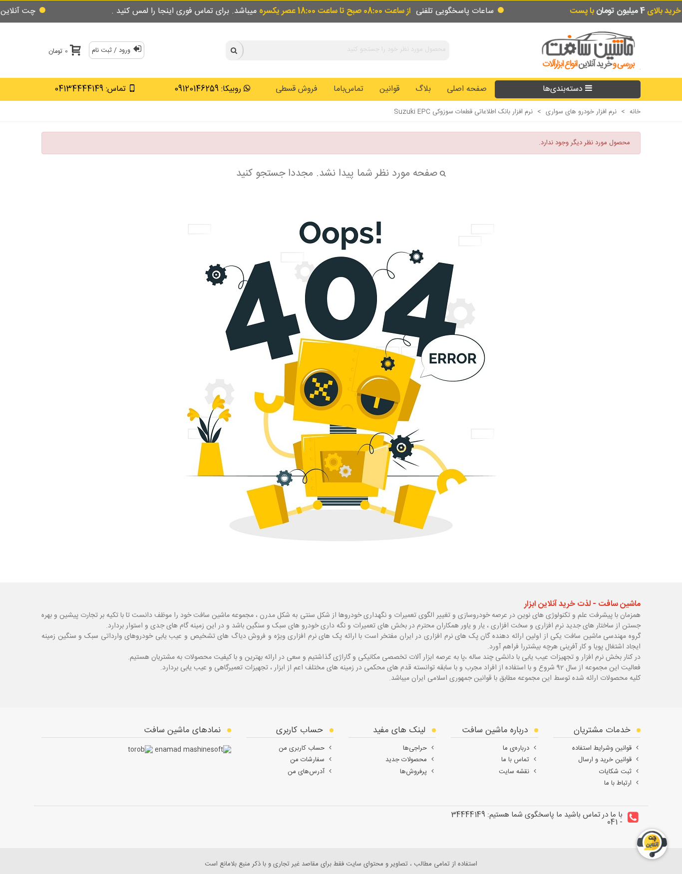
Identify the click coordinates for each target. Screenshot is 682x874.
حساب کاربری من (302, 748)
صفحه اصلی (467, 89)
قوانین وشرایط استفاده (602, 748)
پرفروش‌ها (413, 771)
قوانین (389, 89)
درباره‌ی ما (516, 748)
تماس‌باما (348, 89)
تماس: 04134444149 (90, 89)
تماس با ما (515, 759)
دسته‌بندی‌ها (563, 89)
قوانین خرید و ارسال (605, 759)
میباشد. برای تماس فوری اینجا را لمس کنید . (261, 11)
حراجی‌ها (415, 748)
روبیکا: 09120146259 (207, 89)
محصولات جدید (406, 759)
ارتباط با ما (618, 783)
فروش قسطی (297, 89)
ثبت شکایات (615, 771)
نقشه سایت (514, 771)
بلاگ (423, 89)
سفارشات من (307, 759)
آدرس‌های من (306, 771)
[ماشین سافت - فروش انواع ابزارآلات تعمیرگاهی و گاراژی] (586, 50)
